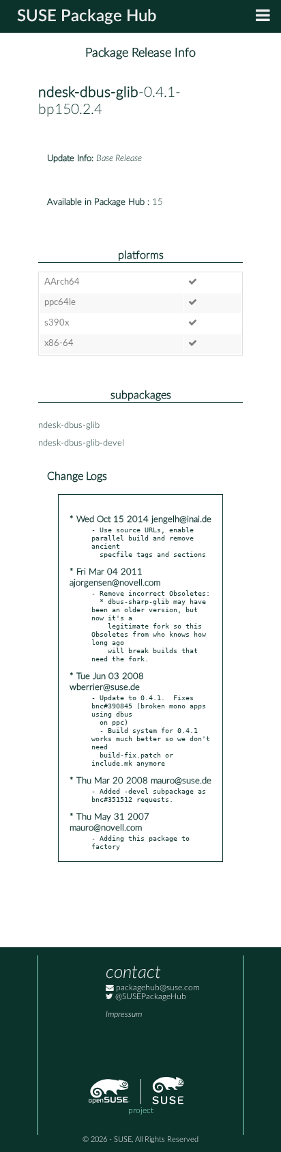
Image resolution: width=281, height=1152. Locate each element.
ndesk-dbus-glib (88, 92)
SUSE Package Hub (87, 16)
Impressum (124, 1014)
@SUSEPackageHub (149, 996)
